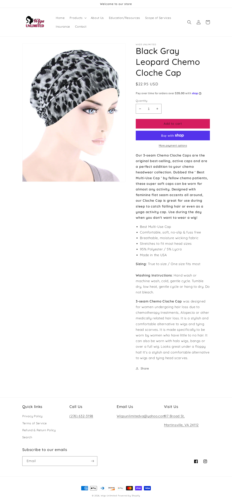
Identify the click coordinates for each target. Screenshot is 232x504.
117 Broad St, (174, 416)
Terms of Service (34, 423)
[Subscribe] (92, 461)
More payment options (173, 145)
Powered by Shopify (129, 495)
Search (27, 437)
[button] (77, 17)
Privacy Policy (32, 416)
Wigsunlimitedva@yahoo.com (141, 416)
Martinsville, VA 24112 (181, 425)
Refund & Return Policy (39, 430)
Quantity (141, 100)
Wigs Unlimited (109, 495)
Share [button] (145, 368)
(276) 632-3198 (81, 416)
